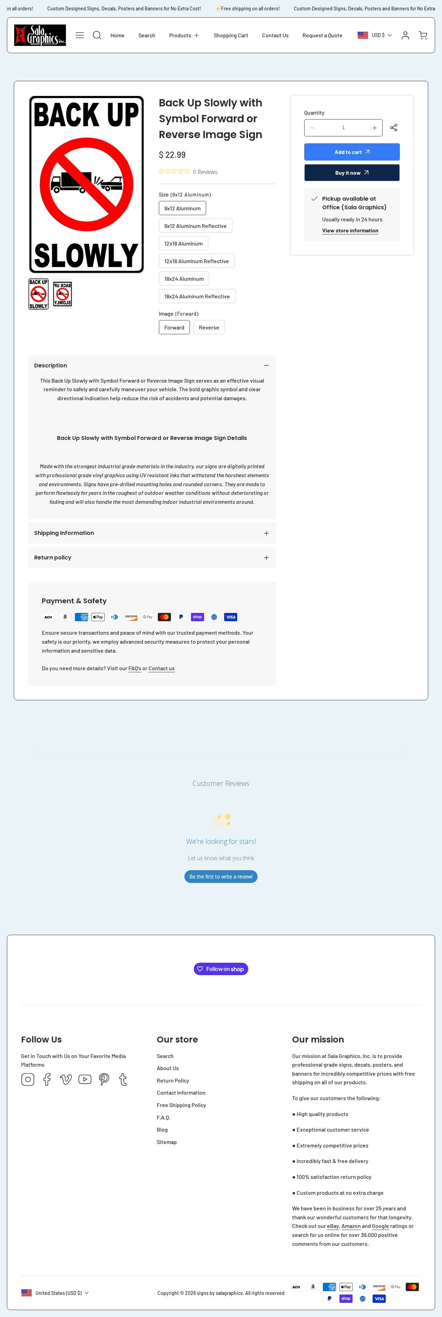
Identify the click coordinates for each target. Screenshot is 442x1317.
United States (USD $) (58, 1293)
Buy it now (348, 172)
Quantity (314, 112)
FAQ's (134, 668)
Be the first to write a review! (221, 876)
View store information (350, 230)
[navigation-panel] (80, 35)
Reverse (209, 327)
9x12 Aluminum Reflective (195, 225)
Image (179, 313)
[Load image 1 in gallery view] (38, 293)
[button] (184, 35)
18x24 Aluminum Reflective (197, 296)
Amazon (351, 1225)
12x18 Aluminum (183, 243)
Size (185, 194)
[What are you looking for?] (97, 35)
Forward (174, 327)
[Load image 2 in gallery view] (62, 293)
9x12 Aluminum (182, 208)
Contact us (161, 668)
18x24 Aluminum (184, 278)
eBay (333, 1225)
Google (380, 1225)
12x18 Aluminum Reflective (196, 261)
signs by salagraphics (220, 1293)
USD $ (378, 35)
